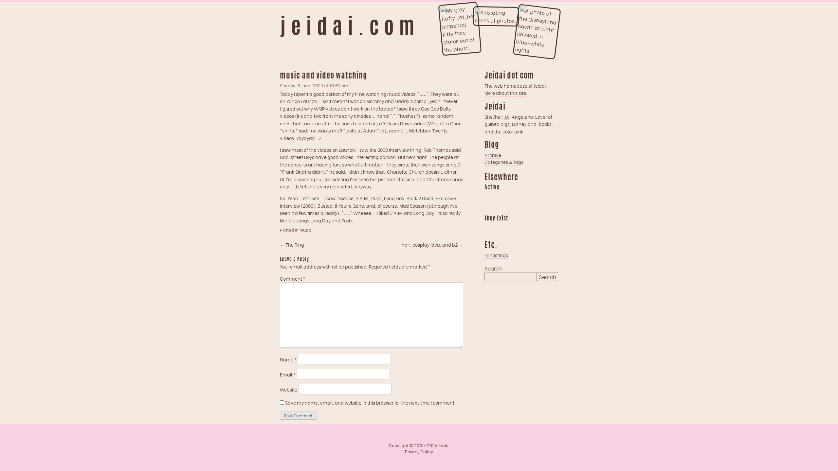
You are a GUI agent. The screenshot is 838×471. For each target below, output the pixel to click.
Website (288, 389)
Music (305, 229)
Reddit (489, 208)
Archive (492, 154)
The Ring (294, 244)
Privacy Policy (419, 451)
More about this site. (505, 92)
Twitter (528, 228)
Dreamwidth (489, 197)
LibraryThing (489, 228)
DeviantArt (540, 228)
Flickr (515, 228)
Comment (292, 278)
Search (493, 268)
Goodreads (502, 197)
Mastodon (528, 197)
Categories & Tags (503, 161)
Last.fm (515, 197)
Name (288, 359)
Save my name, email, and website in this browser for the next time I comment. (370, 402)
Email (288, 374)
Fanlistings (496, 255)
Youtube (502, 228)
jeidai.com (350, 28)
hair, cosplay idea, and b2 (430, 244)
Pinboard (540, 197)
